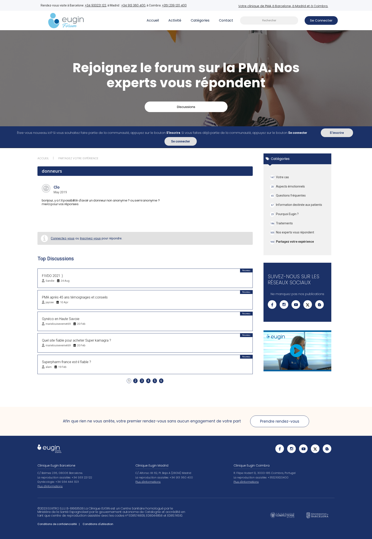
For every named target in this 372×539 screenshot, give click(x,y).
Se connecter (180, 141)
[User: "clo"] (46, 188)
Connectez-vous (62, 238)
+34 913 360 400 (133, 5)
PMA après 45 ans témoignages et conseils (75, 297)
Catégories (200, 20)
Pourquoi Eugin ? (285, 214)
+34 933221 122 (95, 5)
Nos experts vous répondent (292, 232)
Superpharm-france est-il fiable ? (66, 362)
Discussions (186, 107)
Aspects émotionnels (288, 186)
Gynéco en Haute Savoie (60, 319)
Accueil (153, 20)
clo (57, 187)
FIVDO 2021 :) (52, 276)
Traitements (281, 223)
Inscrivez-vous (90, 238)
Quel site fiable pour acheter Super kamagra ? (76, 340)
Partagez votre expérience (292, 241)
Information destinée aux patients (296, 204)
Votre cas (279, 177)
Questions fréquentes (288, 195)
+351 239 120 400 (174, 5)
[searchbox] (269, 20)
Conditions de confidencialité (57, 524)
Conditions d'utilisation (98, 524)
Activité (174, 20)
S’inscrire (337, 132)
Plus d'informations (50, 486)
